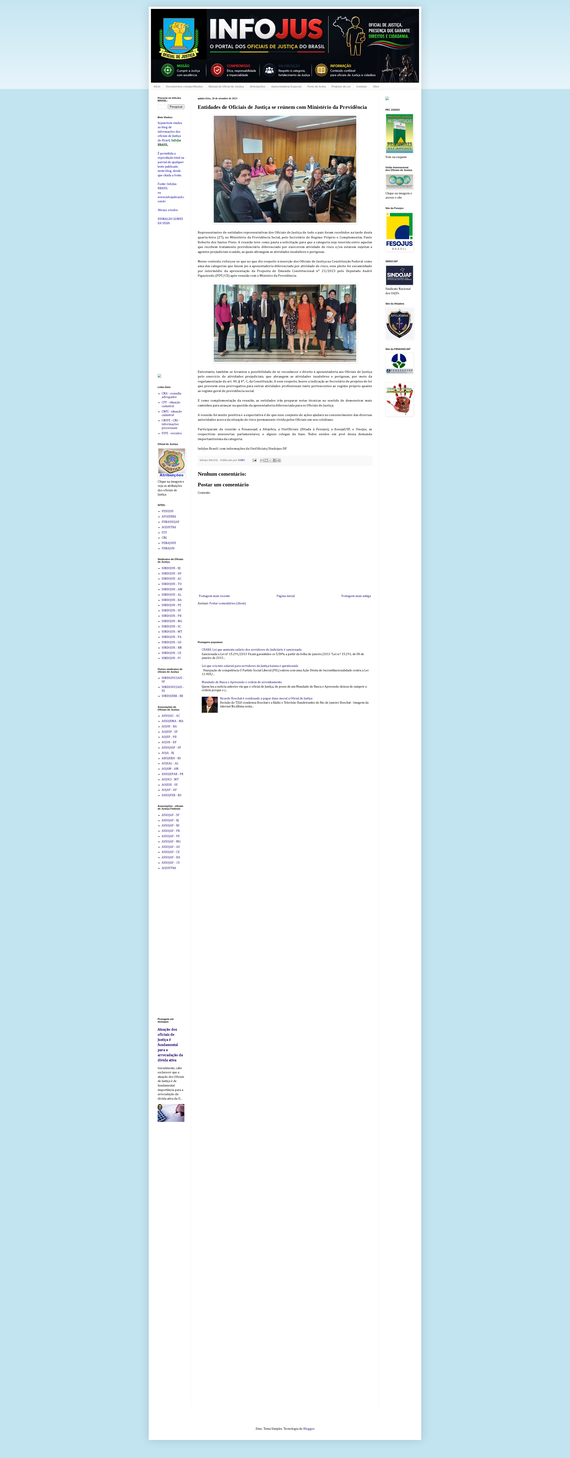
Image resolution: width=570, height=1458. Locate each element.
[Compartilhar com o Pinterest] (279, 460)
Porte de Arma (316, 86)
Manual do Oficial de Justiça (226, 86)
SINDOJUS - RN (172, 647)
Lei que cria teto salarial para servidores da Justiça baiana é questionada (250, 666)
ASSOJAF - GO (171, 847)
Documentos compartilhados (184, 86)
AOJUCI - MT (170, 779)
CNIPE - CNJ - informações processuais (171, 424)
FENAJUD (168, 548)
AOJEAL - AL (170, 763)
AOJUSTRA (169, 527)
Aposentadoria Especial (286, 86)
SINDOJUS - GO (171, 642)
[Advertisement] (279, 623)
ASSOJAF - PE (171, 836)
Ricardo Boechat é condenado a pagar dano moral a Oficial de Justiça (266, 698)
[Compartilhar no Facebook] (275, 460)
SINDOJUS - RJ (171, 568)
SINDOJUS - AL (171, 594)
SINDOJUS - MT (172, 631)
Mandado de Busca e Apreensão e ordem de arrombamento (242, 682)
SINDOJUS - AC (171, 578)
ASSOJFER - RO (171, 795)
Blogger (308, 1428)
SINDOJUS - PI (171, 658)
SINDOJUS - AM (172, 589)
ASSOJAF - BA (171, 857)
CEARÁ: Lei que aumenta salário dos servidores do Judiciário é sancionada (251, 649)
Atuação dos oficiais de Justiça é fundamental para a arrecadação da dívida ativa (170, 1045)
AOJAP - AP (169, 790)
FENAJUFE (169, 543)
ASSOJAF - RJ (170, 820)
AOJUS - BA (169, 726)
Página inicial (286, 596)
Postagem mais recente (214, 596)
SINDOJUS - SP (171, 610)
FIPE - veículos (172, 433)
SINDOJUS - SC (171, 626)
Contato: (361, 86)
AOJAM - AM (170, 768)
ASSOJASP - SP (171, 747)
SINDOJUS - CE (171, 653)
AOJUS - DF (169, 742)
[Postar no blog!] (266, 460)
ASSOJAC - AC (171, 715)
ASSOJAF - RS (170, 825)
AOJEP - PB (169, 737)
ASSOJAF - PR (171, 831)
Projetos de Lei (341, 86)
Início (157, 86)
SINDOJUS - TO (172, 584)
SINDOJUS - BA (172, 600)
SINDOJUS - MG (172, 621)
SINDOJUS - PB (171, 615)
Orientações (257, 86)
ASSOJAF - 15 (171, 862)
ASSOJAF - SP (170, 815)
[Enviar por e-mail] (262, 460)
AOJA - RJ (168, 753)
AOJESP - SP (170, 731)
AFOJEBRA (169, 516)
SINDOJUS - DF (171, 573)
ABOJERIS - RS (171, 758)
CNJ (164, 537)
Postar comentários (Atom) (227, 603)
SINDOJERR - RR (172, 696)
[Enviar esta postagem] (254, 460)
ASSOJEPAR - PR (172, 774)
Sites (376, 86)
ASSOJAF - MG (171, 841)
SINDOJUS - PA (171, 637)
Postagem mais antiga (356, 596)
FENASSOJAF (170, 522)
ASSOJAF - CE (171, 852)
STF (164, 532)
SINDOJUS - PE (171, 605)
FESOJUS (167, 511)
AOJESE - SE (170, 784)
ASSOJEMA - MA (172, 721)
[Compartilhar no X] (270, 460)
